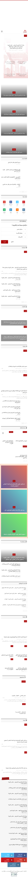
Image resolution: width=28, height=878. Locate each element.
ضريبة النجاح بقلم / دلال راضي (14, 162)
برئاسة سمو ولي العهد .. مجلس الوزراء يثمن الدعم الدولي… (11, 290)
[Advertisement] (14, 15)
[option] (14, 325)
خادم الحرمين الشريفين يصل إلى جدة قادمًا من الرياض (11, 413)
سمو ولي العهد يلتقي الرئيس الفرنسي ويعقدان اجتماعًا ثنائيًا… (14, 114)
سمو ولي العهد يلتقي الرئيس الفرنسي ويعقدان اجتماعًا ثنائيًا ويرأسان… (11, 564)
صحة (14, 481)
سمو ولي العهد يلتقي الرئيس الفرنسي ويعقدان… (21, 62)
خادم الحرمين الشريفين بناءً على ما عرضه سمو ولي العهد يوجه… (11, 407)
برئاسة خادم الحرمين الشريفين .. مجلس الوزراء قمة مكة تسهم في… (11, 284)
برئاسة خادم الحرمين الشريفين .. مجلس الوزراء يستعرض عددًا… (14, 95)
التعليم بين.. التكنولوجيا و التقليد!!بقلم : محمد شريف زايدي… (10, 177)
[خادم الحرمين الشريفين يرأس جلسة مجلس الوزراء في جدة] (4, 829)
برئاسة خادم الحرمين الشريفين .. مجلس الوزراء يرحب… (10, 62)
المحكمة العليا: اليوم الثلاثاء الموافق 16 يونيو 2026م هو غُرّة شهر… (14, 602)
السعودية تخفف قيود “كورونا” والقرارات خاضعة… (14, 534)
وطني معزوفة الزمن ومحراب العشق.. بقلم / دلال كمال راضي (11, 170)
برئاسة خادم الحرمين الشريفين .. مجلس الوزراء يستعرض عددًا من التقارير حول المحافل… (14, 268)
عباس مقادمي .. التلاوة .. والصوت (19, 696)
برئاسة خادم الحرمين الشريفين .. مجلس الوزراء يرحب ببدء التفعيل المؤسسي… (11, 570)
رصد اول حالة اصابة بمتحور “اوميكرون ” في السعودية (16, 768)
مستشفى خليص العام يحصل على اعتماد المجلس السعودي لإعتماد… (14, 485)
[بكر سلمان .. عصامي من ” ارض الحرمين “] (20, 707)
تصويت (4, 242)
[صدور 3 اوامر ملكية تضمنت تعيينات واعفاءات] (22, 69)
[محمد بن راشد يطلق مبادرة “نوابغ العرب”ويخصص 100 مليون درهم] (19, 435)
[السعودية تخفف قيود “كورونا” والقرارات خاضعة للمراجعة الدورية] (14, 525)
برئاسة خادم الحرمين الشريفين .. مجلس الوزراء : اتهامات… (10, 296)
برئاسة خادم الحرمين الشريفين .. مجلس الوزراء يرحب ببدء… (14, 133)
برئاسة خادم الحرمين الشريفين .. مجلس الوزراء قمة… (10, 75)
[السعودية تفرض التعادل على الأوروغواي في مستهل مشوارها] (14, 627)
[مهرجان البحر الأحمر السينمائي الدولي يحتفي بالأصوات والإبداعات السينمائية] (19, 450)
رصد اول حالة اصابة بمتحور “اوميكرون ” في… (14, 510)
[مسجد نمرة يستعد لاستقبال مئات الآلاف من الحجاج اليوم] (24, 402)
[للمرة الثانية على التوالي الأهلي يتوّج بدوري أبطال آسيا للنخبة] (21, 649)
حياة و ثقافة (23, 432)
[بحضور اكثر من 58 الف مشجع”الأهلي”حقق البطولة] (21, 662)
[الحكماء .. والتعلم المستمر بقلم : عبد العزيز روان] (24, 187)
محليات (14, 149)
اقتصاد (14, 111)
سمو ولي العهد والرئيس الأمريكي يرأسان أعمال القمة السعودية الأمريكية (14, 338)
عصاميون (23, 681)
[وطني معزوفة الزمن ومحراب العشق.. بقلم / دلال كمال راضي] (24, 172)
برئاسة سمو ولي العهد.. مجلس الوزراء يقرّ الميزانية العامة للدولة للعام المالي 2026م (15, 322)
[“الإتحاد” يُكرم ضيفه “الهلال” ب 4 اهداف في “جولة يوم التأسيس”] (7, 662)
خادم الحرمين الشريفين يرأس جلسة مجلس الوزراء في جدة (15, 588)
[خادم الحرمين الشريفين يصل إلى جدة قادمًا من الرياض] (24, 414)
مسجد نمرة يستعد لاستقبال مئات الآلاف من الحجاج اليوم (11, 401)
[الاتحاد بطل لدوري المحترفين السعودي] (7, 649)
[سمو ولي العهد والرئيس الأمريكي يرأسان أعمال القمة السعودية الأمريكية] (14, 333)
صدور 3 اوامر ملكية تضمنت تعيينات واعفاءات (22, 75)
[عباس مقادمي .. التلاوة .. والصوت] (14, 687)
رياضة (25, 621)
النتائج (12, 242)
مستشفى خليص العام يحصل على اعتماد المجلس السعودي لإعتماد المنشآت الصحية (15, 741)
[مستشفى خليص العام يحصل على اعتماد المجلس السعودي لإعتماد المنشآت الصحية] (14, 476)
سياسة (25, 36)
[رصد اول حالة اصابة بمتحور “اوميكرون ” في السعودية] (14, 501)
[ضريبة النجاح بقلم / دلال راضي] (24, 165)
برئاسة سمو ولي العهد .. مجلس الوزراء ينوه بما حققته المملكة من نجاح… (14, 592)
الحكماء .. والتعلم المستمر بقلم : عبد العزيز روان (11, 185)
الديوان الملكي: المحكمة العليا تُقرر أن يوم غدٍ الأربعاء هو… (11, 419)
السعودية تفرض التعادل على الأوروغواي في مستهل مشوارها (15, 598)
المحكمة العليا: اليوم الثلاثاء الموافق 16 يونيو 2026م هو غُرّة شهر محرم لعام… (14, 391)
